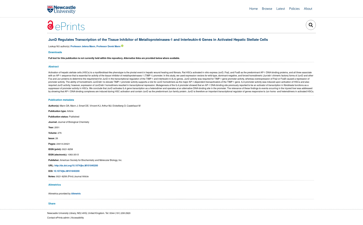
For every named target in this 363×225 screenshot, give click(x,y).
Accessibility (77, 217)
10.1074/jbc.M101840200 (67, 171)
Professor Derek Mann (108, 46)
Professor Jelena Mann (82, 46)
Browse (267, 8)
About (308, 8)
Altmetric (76, 193)
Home (253, 8)
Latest (280, 8)
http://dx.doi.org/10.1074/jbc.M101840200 (76, 165)
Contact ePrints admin (58, 217)
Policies (294, 8)
